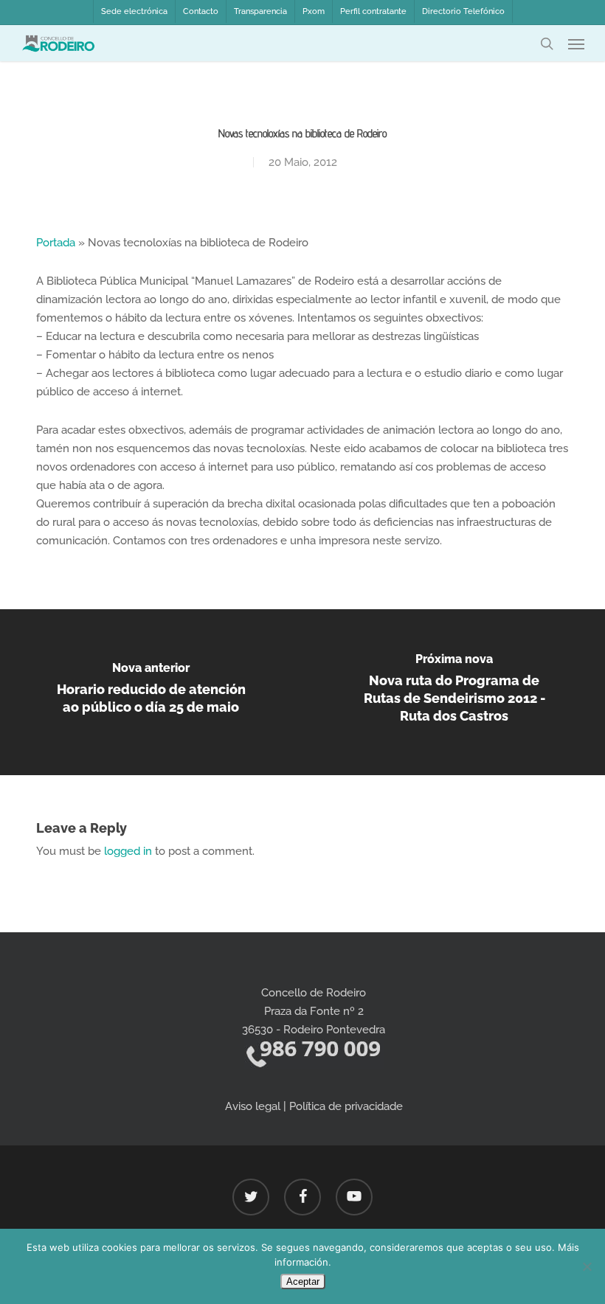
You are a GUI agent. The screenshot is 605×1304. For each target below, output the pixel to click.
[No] (586, 1266)
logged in (128, 851)
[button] (576, 43)
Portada (55, 242)
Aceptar (302, 1281)
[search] (547, 43)
